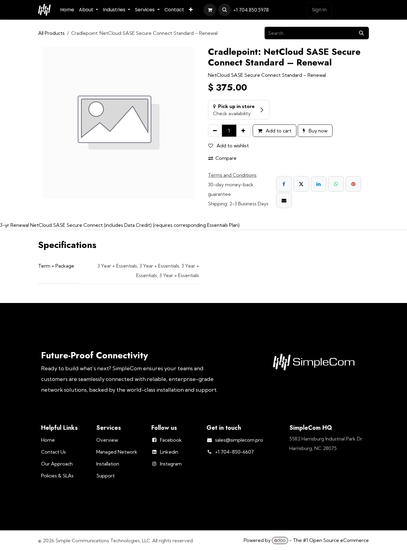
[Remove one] (215, 130)
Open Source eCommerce (339, 540)
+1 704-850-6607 (234, 452)
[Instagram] (297, 10)
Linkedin (169, 452)
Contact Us (351, 10)
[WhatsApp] (336, 184)
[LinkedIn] (286, 10)
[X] (301, 184)
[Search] (361, 33)
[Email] (284, 200)
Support (105, 476)
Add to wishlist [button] (232, 146)
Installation (107, 464)
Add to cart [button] (278, 131)
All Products (51, 33)
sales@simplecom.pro (239, 440)
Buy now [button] (317, 131)
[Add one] (243, 130)
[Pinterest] (353, 184)
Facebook (171, 440)
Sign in (319, 9)
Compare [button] (226, 158)
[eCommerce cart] (210, 10)
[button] (224, 10)
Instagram (171, 464)
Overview (107, 440)
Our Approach (57, 464)
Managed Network (116, 452)
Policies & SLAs (57, 476)
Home (48, 440)
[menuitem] (67, 10)
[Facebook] (276, 10)
